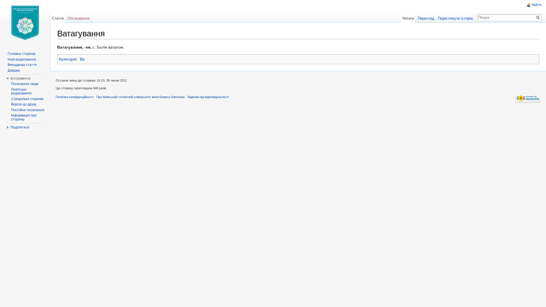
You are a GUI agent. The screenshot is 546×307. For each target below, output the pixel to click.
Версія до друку (23, 104)
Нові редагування (22, 59)
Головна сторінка (22, 54)
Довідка (14, 70)
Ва (82, 59)
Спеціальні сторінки (27, 99)
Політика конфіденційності (74, 97)
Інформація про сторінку (24, 117)
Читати (408, 18)
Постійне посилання (27, 110)
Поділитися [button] (20, 127)
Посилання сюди (24, 84)
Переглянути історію (455, 18)
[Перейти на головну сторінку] (25, 22)
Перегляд (426, 18)
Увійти (536, 5)
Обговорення (78, 18)
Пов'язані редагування (21, 92)
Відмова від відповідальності (208, 97)
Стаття (58, 18)
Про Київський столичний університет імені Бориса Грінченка (140, 97)
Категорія (67, 59)
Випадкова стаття (22, 65)
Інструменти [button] (20, 78)
